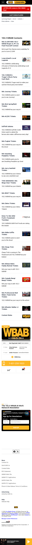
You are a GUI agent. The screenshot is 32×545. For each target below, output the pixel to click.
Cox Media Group (11, 511)
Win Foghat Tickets (9, 141)
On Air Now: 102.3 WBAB (16, 338)
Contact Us (5, 462)
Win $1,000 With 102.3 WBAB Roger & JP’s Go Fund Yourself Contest (10, 44)
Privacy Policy (14, 513)
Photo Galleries (5, 21)
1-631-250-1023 (16, 363)
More (12, 21)
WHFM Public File (7, 480)
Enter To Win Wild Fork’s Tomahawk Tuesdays (8, 218)
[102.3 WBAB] (16, 2)
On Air (14, 19)
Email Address (13, 419)
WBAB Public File (7, 474)
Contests (20, 19)
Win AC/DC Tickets (9, 116)
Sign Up (16, 427)
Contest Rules (7, 315)
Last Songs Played (6, 19)
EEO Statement (6, 471)
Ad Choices (14, 515)
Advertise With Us (7, 494)
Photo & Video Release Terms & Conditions (14, 486)
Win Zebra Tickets (8, 203)
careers (27, 515)
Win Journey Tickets (9, 91)
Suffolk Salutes (7, 126)
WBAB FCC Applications (9, 477)
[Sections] (3, 2)
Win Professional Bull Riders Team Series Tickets (10, 295)
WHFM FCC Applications (9, 483)
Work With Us (6, 465)
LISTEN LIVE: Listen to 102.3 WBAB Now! (14, 9)
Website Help (5, 501)
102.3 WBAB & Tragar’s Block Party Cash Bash (9, 77)
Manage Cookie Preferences (9, 518)
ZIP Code (5, 419)
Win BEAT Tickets (8, 193)
